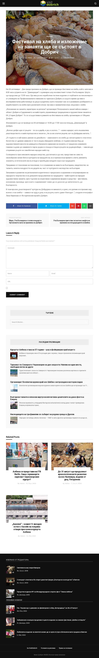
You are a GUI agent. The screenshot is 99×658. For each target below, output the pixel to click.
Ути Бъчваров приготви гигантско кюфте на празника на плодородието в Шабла (71, 220)
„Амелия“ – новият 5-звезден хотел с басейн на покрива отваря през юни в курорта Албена (27, 528)
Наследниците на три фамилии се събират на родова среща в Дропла (42, 414)
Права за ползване (65, 648)
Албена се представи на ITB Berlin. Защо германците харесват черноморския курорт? (27, 475)
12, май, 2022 (31, 536)
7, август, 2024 (76, 483)
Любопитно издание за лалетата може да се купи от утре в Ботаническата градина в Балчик (52, 632)
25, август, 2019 (22, 571)
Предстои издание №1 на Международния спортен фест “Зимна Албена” (45, 592)
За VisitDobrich (32, 648)
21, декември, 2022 (23, 623)
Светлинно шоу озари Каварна (28, 568)
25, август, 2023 (22, 583)
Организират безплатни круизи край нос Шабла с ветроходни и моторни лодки (46, 382)
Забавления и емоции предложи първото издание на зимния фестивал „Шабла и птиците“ (51, 620)
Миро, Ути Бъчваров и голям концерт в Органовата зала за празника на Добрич (25, 220)
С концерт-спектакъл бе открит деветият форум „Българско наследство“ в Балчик (48, 580)
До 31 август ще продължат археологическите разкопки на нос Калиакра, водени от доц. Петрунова (72, 475)
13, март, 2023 (31, 483)
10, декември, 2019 (23, 595)
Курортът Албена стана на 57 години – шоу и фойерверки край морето (42, 350)
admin (22, 483)
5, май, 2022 (21, 635)
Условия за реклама (48, 648)
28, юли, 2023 (22, 611)
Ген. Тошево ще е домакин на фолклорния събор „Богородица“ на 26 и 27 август (47, 608)
